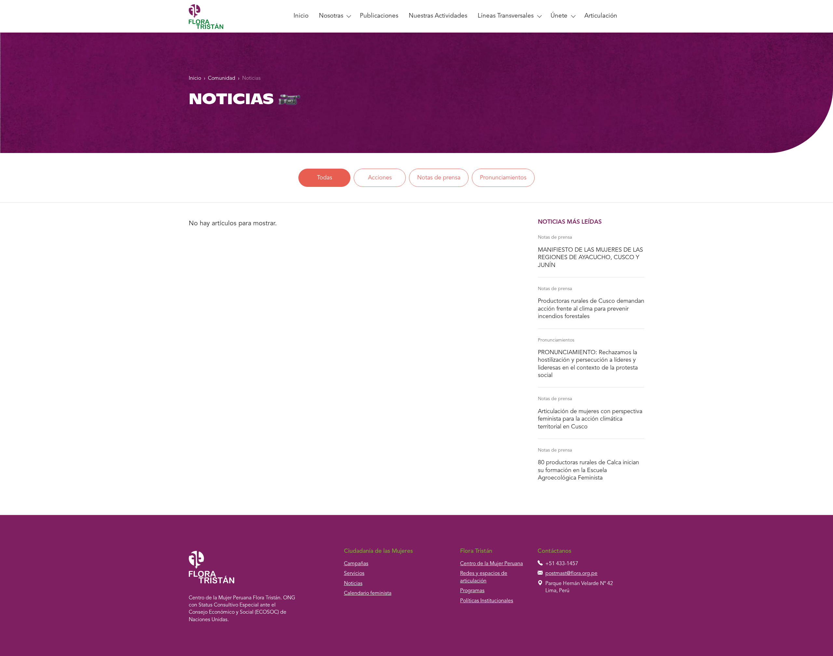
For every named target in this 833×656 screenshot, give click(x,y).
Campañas (356, 563)
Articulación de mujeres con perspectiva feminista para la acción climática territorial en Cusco (590, 419)
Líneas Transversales (506, 16)
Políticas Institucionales (486, 601)
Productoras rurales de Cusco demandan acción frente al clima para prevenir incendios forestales (591, 308)
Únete (559, 16)
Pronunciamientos (503, 178)
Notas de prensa (438, 178)
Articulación (600, 16)
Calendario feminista (367, 593)
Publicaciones (379, 16)
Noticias (251, 78)
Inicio (301, 16)
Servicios (354, 573)
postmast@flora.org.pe (571, 573)
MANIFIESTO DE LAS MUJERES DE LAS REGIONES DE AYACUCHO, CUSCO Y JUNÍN (590, 257)
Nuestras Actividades (438, 16)
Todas (324, 178)
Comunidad (221, 78)
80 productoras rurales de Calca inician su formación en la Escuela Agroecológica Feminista (588, 470)
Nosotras (331, 16)
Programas (472, 590)
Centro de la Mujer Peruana (491, 563)
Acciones (380, 178)
